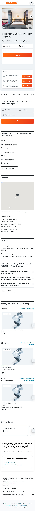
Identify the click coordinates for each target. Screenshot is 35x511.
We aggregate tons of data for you (13, 491)
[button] (3, 3)
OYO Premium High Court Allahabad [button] (12, 330)
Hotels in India (26, 503)
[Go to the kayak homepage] (11, 3)
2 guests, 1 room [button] (9, 51)
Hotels (11, 503)
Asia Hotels (18, 503)
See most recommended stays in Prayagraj (27, 379)
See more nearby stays (27, 308)
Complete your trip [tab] (9, 452)
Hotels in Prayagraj (10, 462)
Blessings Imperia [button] (7, 367)
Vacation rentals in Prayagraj (12, 465)
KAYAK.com (5, 503)
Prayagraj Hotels (23, 505)
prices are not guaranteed (9, 483)
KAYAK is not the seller (10, 488)
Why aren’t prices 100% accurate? (13, 495)
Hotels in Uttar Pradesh (11, 505)
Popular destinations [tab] (24, 452)
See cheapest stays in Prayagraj (27, 343)
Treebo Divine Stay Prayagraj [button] (10, 402)
